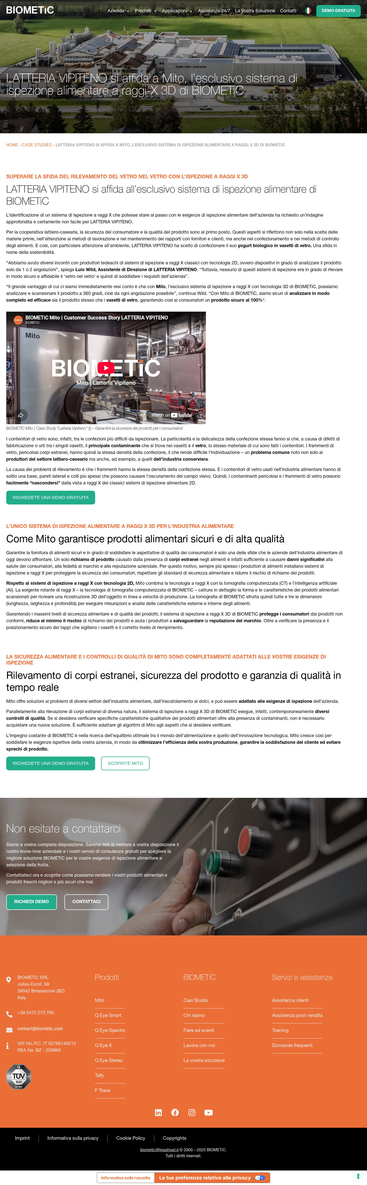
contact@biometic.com (40, 1028)
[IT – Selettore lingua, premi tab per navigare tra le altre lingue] (309, 10)
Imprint (22, 1138)
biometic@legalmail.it (159, 1150)
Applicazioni (174, 11)
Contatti (288, 11)
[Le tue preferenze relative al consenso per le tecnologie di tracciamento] (358, 1176)
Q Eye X (103, 1045)
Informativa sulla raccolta (125, 1177)
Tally (99, 1075)
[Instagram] (192, 1112)
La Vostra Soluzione (255, 11)
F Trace (102, 1090)
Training (280, 1030)
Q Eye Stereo (109, 1060)
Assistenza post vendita (297, 1015)
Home (12, 145)
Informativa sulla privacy (73, 1138)
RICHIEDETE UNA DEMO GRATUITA (51, 497)
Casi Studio (196, 1000)
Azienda (116, 11)
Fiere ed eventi (199, 1030)
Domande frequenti (292, 1045)
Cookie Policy (130, 1138)
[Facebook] (175, 1112)
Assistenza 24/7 (214, 11)
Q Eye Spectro (110, 1030)
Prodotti (143, 11)
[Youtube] (208, 1112)
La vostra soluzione (204, 1060)
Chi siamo (194, 1015)
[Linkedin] (158, 1112)
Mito (99, 1000)
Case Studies (37, 145)
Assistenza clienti (290, 1000)
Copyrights (174, 1138)
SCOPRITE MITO (125, 763)
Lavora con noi (199, 1045)
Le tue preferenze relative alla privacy (205, 1178)
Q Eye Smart (108, 1015)
